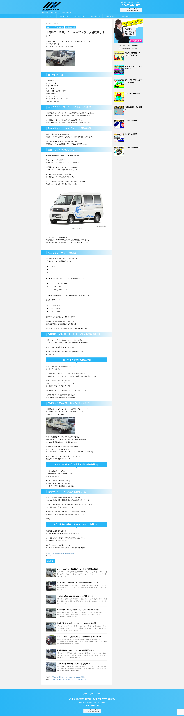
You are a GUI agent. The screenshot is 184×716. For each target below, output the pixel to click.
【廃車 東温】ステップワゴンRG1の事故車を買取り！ (69, 677)
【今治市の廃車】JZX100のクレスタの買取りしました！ (77, 596)
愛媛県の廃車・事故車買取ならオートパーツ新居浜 (92, 702)
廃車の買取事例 (59, 553)
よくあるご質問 (110, 16)
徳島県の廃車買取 (69, 553)
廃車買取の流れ (79, 16)
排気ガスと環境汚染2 (132, 93)
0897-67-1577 (131, 5)
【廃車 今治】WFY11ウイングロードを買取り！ (73, 664)
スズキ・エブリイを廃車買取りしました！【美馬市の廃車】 (77, 569)
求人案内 (137, 2)
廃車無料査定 (125, 16)
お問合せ (130, 2)
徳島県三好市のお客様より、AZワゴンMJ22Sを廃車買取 (77, 623)
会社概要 (123, 2)
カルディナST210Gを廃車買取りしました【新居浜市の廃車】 (78, 610)
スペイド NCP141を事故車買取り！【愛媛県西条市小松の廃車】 (79, 637)
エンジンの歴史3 (131, 120)
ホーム (49, 16)
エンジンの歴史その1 (132, 147)
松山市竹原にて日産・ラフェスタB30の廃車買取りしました (78, 583)
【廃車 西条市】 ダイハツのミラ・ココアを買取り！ (68, 679)
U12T (49, 555)
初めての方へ (64, 16)
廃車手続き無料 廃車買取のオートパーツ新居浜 (92, 698)
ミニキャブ (51, 553)
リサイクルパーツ (95, 16)
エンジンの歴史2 (131, 134)
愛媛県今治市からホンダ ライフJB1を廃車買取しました (76, 650)
